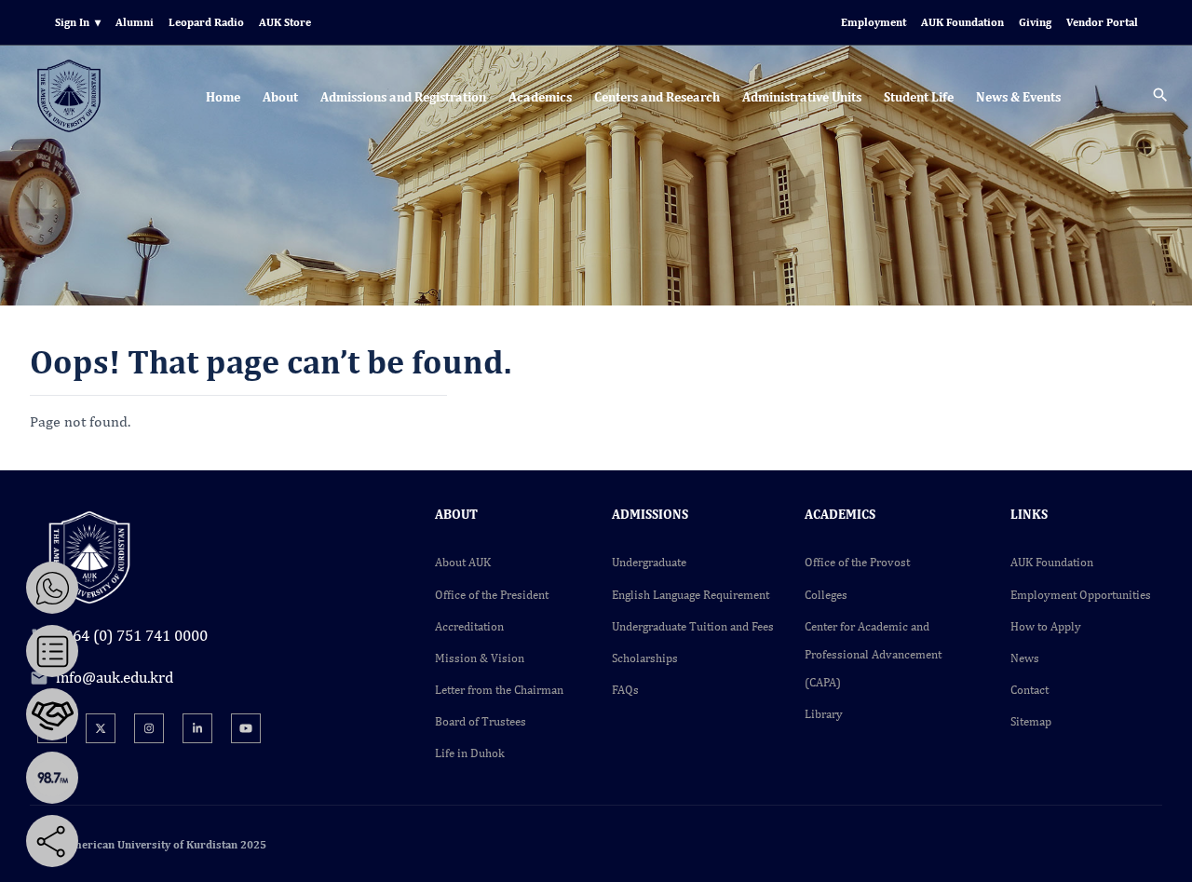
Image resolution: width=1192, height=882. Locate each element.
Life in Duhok (470, 753)
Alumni (134, 22)
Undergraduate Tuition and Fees (693, 626)
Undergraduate (649, 562)
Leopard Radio (206, 22)
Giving (1035, 22)
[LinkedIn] (197, 728)
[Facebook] (107, 841)
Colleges (826, 595)
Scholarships (645, 658)
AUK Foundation (962, 22)
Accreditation (469, 626)
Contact (1029, 690)
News (1024, 658)
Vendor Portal (1102, 22)
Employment (873, 22)
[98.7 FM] (52, 778)
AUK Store (285, 22)
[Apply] (52, 651)
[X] (100, 728)
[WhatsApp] (52, 588)
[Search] (1160, 98)
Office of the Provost (857, 562)
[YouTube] (246, 728)
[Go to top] (1164, 854)
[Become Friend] (52, 714)
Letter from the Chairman (499, 690)
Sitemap (1030, 721)
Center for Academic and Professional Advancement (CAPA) (873, 654)
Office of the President (492, 595)
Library (824, 714)
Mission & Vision (479, 658)
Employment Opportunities (1080, 595)
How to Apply (1045, 626)
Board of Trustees (480, 721)
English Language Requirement (690, 595)
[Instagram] (149, 728)
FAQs (625, 690)
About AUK (463, 562)
